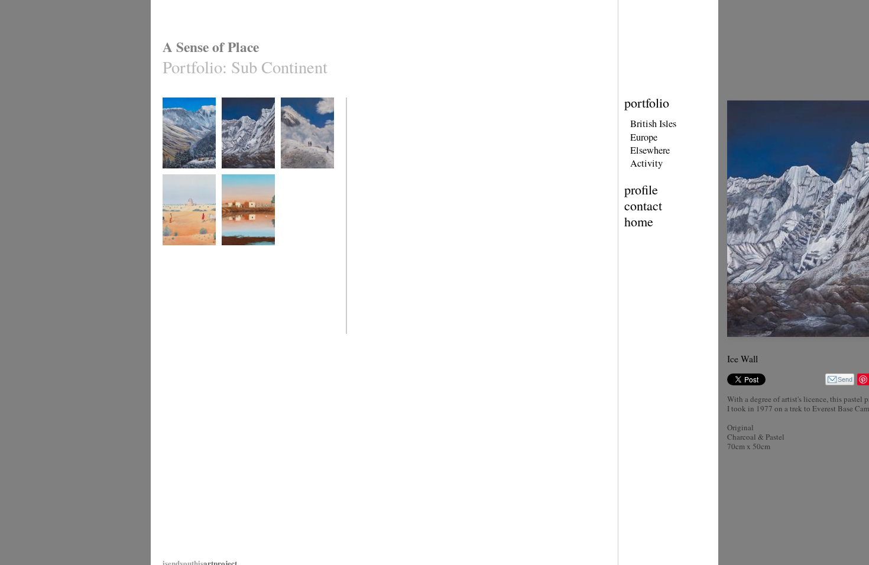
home (638, 221)
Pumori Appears (303, 175)
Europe (643, 137)
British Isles (653, 123)
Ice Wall (233, 175)
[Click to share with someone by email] (839, 379)
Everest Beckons (186, 175)
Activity (646, 163)
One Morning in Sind (244, 256)
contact (643, 205)
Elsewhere (650, 150)
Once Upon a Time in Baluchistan (189, 256)
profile (641, 189)
